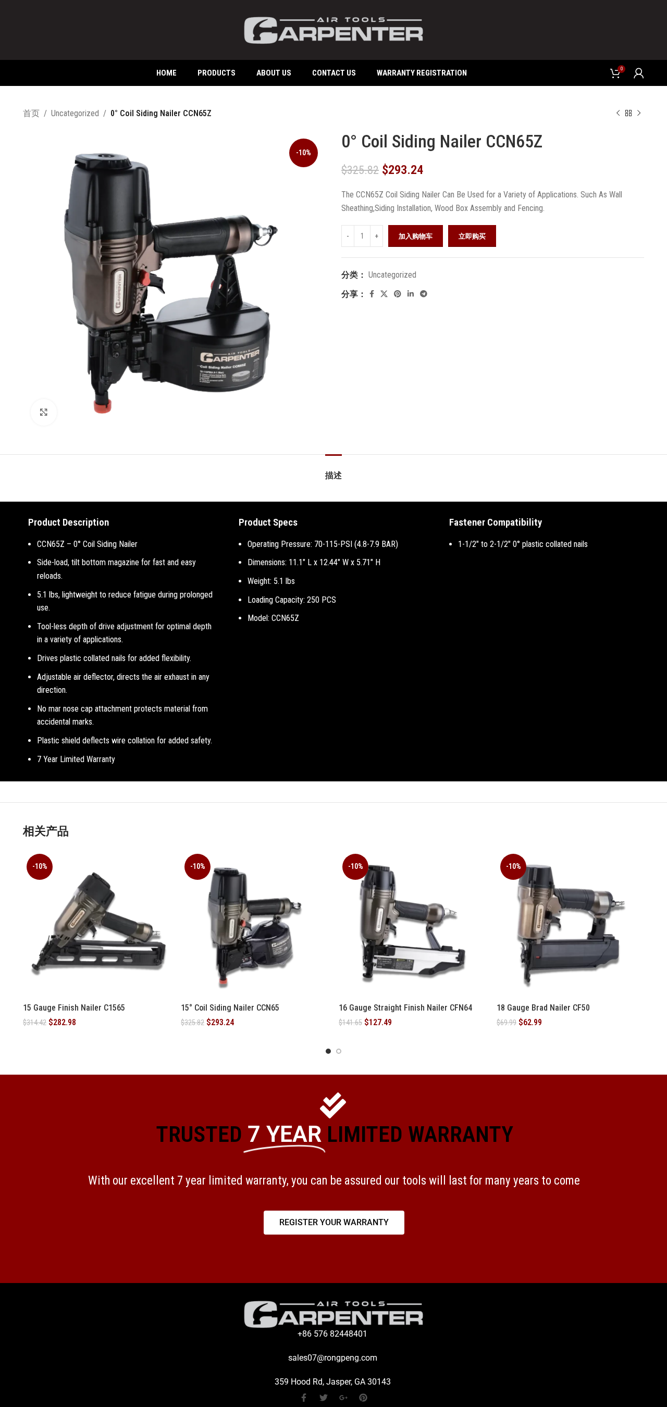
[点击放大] (44, 412)
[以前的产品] (618, 113)
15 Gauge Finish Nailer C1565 (74, 1008)
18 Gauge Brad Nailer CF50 (543, 1008)
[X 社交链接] (384, 294)
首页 (31, 113)
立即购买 (472, 236)
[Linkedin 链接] (410, 294)
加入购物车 (416, 236)
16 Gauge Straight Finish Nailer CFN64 (405, 1008)
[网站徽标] (333, 29)
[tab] (333, 470)
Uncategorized (75, 113)
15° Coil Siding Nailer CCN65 (230, 1008)
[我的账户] (638, 73)
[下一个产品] (639, 113)
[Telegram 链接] (423, 294)
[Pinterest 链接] (397, 294)
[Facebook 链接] (371, 294)
